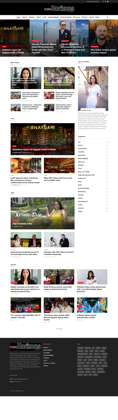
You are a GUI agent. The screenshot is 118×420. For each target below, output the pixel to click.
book (86, 351)
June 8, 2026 (59, 100)
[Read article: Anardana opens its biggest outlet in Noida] (43, 139)
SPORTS (80, 198)
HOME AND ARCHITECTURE (86, 175)
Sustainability (101, 371)
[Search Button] (107, 17)
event (104, 357)
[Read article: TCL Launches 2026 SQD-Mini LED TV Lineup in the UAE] (26, 305)
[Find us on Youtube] (107, 1)
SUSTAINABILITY (83, 201)
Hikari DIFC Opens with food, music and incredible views (58, 179)
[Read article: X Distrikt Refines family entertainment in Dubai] (92, 305)
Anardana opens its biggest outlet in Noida (13, 51)
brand (96, 351)
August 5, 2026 (36, 56)
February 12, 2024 (51, 256)
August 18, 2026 (7, 56)
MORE (97, 17)
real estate (87, 368)
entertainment (88, 357)
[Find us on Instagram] (105, 1)
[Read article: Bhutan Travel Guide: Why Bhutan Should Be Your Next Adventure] (59, 78)
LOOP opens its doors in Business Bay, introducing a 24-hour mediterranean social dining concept (25, 180)
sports (93, 371)
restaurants (81, 371)
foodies (95, 360)
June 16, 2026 (50, 182)
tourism (80, 374)
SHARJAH (81, 195)
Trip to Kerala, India (22, 223)
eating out (104, 354)
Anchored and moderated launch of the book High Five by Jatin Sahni (25, 253)
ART (79, 142)
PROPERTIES (35, 41)
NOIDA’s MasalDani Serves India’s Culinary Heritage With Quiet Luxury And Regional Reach (65, 95)
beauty (104, 348)
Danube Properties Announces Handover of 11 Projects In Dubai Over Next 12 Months (73, 48)
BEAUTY (24, 17)
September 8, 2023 (27, 100)
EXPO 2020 (76, 17)
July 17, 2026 (94, 56)
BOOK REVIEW (82, 148)
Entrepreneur (97, 357)
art (93, 348)
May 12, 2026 (81, 320)
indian (79, 366)
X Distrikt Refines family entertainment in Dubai (86, 316)
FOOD (44, 17)
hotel (100, 362)
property (80, 368)
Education (80, 357)
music (98, 366)
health (87, 362)
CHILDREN (81, 152)
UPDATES (84, 17)
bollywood (80, 351)
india (105, 362)
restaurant (100, 368)
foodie (89, 360)
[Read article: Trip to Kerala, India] (43, 213)
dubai (91, 354)
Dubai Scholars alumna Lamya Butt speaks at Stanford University (63, 107)
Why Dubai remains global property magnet (103, 51)
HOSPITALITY (82, 178)
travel (85, 374)
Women (95, 374)
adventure (87, 348)
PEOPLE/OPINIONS (66, 17)
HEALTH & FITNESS (83, 172)
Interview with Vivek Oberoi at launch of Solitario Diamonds (59, 253)
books (91, 351)
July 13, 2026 (16, 87)
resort (93, 368)
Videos (15, 220)
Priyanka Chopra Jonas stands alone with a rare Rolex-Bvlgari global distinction (91, 289)
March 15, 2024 (17, 256)
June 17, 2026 (81, 294)
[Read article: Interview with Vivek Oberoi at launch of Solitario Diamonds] (59, 239)
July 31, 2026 (65, 56)
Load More (59, 328)
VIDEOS (91, 17)
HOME (18, 17)
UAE (90, 374)
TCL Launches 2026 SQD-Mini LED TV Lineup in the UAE (26, 316)
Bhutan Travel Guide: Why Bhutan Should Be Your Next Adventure (58, 83)
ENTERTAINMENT (53, 17)
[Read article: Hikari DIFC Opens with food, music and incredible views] (59, 165)
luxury (92, 366)
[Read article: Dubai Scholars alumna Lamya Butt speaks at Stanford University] (49, 107)
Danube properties (82, 354)
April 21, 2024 (18, 226)
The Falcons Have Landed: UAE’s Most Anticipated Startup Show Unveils (57, 317)
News (80, 185)
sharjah (88, 371)
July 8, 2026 (24, 185)
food (85, 360)
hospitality (94, 362)
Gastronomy (81, 362)
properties (104, 366)
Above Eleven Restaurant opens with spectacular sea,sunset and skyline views (31, 95)
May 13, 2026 (47, 322)
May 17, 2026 (14, 320)
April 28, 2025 (26, 111)
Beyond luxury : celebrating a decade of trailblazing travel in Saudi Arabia (31, 107)
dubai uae (97, 354)
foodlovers (102, 360)
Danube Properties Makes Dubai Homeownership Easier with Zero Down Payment (44, 48)
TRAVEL (38, 17)
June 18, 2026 (59, 111)
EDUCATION (81, 155)
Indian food (86, 366)
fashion (80, 360)
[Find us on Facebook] (103, 1)
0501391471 (18, 381)
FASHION (31, 17)
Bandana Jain (17, 152)
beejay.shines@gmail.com (21, 379)
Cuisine (102, 351)
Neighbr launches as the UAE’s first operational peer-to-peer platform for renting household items (24, 81)
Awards (98, 348)
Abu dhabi (80, 348)
